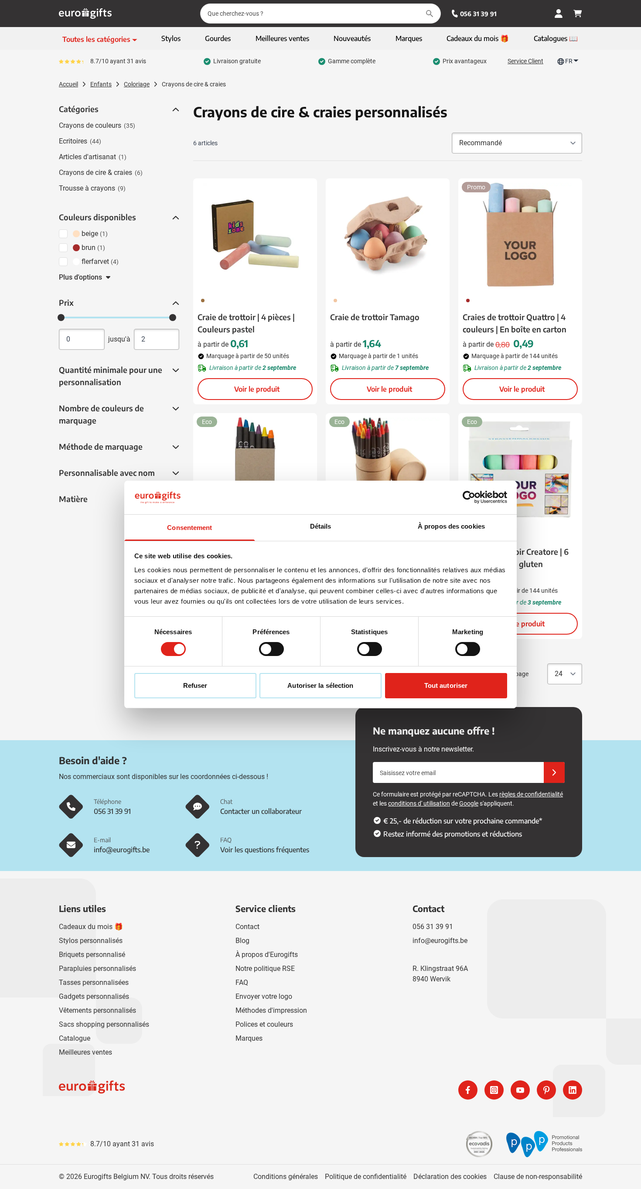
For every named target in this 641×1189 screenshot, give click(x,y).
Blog (242, 940)
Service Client (525, 61)
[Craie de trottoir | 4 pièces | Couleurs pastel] (255, 235)
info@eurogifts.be (440, 940)
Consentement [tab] (189, 527)
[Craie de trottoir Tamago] (388, 235)
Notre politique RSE (265, 968)
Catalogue (74, 1038)
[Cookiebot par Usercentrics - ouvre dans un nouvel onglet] (469, 497)
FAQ (241, 982)
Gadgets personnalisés (94, 996)
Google (468, 803)
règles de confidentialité (531, 794)
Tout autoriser (445, 685)
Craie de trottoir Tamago (374, 317)
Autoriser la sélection (320, 685)
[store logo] (188, 1090)
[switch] (271, 649)
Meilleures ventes (85, 1052)
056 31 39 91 (478, 13)
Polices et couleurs (264, 1024)
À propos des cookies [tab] (451, 526)
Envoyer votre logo (263, 996)
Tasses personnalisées (94, 982)
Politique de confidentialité (365, 1176)
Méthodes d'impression (271, 1010)
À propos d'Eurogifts (266, 954)
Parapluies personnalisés (97, 968)
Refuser (195, 685)
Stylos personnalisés (91, 940)
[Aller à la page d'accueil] (85, 13)
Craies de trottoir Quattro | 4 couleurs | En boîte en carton (514, 323)
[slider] (61, 317)
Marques (249, 1038)
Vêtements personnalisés (97, 1010)
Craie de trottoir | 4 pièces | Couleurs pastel (246, 323)
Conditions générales (285, 1176)
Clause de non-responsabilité (538, 1176)
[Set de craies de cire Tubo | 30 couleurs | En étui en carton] (388, 469)
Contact (247, 926)
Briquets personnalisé (92, 954)
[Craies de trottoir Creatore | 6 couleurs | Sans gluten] (520, 469)
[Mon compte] (558, 13)
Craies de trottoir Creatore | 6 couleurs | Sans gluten (516, 558)
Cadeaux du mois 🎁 (91, 926)
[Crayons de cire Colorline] (255, 469)
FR (569, 61)
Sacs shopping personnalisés (104, 1024)
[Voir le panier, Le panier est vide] (577, 13)
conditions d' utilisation (419, 803)
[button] (174, 109)
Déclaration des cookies (450, 1176)
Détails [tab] (320, 526)
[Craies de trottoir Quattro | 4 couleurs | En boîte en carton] (520, 235)
